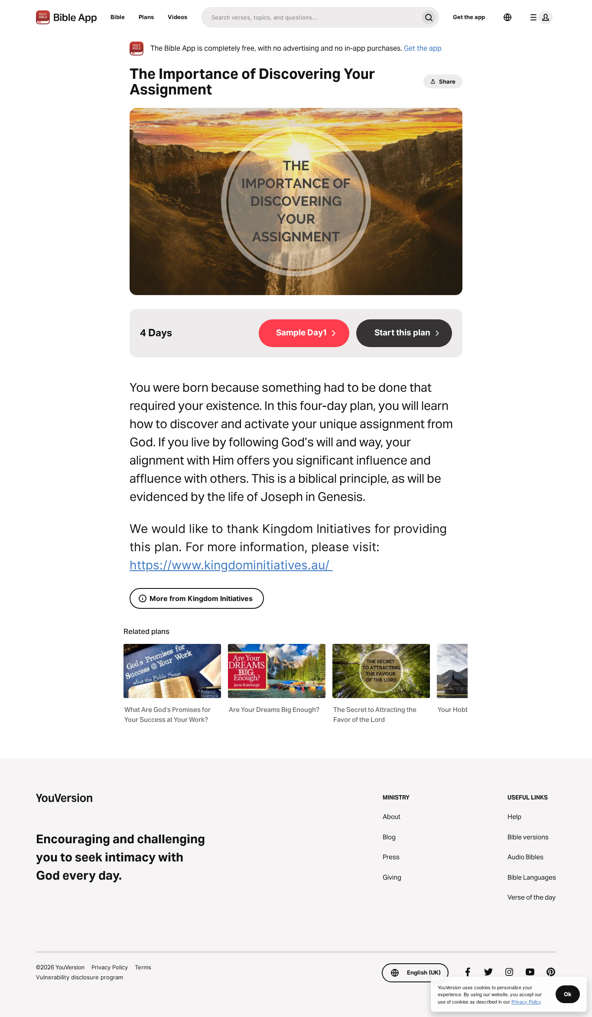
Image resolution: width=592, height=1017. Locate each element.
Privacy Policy (109, 967)
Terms (143, 967)
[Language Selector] (507, 17)
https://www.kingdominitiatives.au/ (231, 565)
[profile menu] (539, 17)
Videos (177, 16)
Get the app (469, 16)
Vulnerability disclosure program (79, 977)
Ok (568, 994)
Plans (146, 16)
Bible (118, 16)
